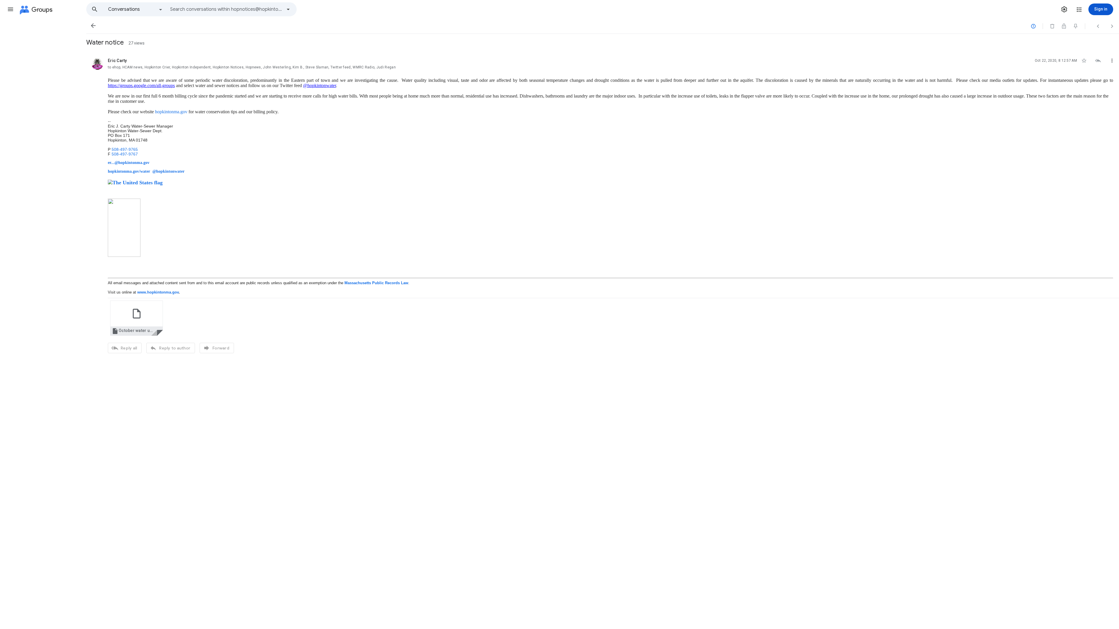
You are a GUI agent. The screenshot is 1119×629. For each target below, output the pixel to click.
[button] (10, 9)
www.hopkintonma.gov (158, 292)
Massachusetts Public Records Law (376, 283)
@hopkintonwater (319, 85)
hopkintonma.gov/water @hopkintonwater (146, 171)
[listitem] (602, 205)
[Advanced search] (288, 9)
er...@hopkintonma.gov (128, 162)
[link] (136, 318)
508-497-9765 (125, 149)
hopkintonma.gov (171, 111)
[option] (135, 9)
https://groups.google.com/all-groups (141, 85)
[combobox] (226, 9)
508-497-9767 (125, 154)
